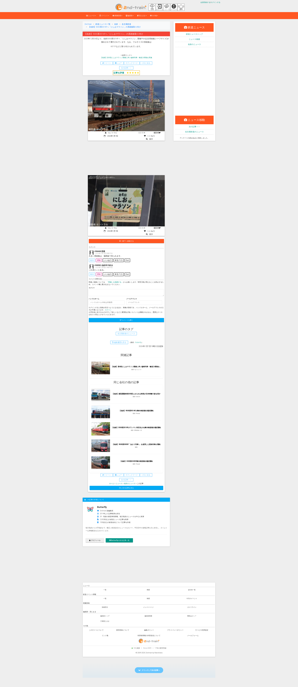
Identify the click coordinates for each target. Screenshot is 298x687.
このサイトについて (96, 630)
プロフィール (95, 540)
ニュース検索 (194, 39)
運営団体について (122, 630)
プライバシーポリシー (175, 630)
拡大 (150, 139)
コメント (92, 288)
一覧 (104, 590)
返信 (92, 260)
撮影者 (156, 133)
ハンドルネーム (94, 299)
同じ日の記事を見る (126, 488)
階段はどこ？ (191, 616)
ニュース (119, 483)
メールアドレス (131, 299)
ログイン (108, 310)
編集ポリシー (149, 630)
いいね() (108, 260)
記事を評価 (119, 72)
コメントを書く (127, 320)
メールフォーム (193, 635)
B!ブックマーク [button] (132, 63)
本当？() (119, 260)
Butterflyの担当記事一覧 (120, 540)
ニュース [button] (91, 16)
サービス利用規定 (201, 630)
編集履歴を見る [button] (120, 342)
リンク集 (105, 635)
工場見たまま (104, 621)
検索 (148, 590)
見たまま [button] (142, 16)
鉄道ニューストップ (194, 34)
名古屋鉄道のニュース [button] (126, 334)
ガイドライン (191, 607)
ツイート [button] (107, 63)
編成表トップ (104, 616)
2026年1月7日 (111, 136)
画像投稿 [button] (117, 16)
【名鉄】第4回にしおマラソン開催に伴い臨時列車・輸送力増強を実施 (126, 57)
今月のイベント (191, 598)
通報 (99, 260)
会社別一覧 (192, 590)
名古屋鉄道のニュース (194, 132)
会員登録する (205, 2)
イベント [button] (104, 16)
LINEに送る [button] (146, 63)
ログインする (215, 2)
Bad (127, 260)
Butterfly (138, 342)
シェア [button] (119, 63)
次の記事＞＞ (194, 127)
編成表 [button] (129, 16)
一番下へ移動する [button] (127, 241)
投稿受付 (105, 607)
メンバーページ (148, 607)
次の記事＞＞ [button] (126, 68)
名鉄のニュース (129, 483)
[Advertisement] (126, 158)
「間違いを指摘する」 (115, 282)
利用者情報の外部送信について (149, 635)
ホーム (111, 483)
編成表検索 (148, 616)
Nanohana (158, 653)
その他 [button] (154, 16)
